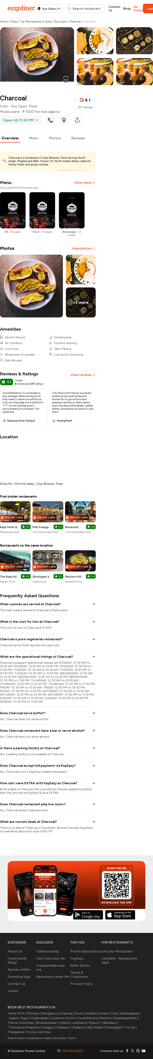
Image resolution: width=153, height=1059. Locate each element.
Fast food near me (50, 958)
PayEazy (76, 958)
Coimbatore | (88, 1018)
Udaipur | (64, 1027)
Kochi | (72, 1018)
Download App (19, 977)
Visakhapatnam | (126, 1018)
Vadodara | (110, 1023)
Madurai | (79, 1027)
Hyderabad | (40, 1018)
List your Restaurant (117, 951)
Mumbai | (34, 1013)
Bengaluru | (50, 1013)
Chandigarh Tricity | (121, 1027)
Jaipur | (14, 1018)
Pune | (80, 1013)
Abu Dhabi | (96, 1027)
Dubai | (104, 1013)
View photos (82, 248)
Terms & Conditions (79, 975)
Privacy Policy (81, 984)
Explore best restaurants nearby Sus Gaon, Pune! (42, 1038)
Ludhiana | (80, 1023)
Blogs (127, 8)
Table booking (47, 951)
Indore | (65, 1023)
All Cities (44, 1032)
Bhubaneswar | (47, 1023)
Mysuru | (95, 1023)
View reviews (81, 375)
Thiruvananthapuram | (25, 1027)
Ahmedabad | (130, 1013)
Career (13, 991)
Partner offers (19, 970)
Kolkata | (92, 1013)
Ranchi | (106, 1018)
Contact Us (114, 8)
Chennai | (67, 1013)
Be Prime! (138, 8)
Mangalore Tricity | (23, 1032)
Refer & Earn (80, 965)
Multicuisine (10, 111)
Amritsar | (28, 1023)
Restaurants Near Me (52, 977)
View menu (83, 183)
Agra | (25, 1018)
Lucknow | (58, 1018)
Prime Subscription (85, 951)
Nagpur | (50, 1027)
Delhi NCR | (17, 1013)
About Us (15, 951)
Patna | (13, 1023)
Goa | (115, 1013)
